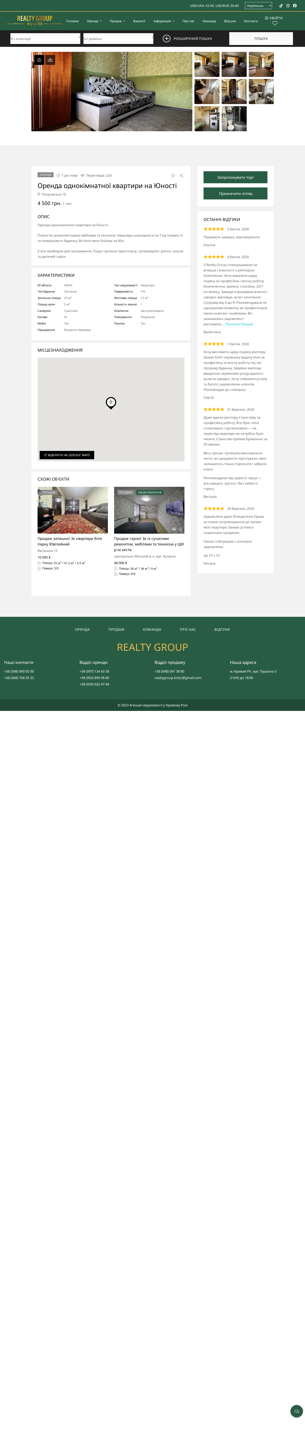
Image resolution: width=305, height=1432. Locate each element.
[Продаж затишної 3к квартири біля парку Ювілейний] (73, 510)
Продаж (116, 629)
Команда (152, 629)
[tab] (39, 60)
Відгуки (222, 629)
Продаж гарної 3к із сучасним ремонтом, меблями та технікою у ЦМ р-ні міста (149, 544)
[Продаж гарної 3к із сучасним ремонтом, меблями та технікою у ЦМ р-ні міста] (149, 510)
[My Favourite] (274, 24)
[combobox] (45, 38)
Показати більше (239, 324)
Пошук (261, 38)
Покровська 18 (53, 194)
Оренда (82, 629)
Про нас (188, 629)
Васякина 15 (47, 550)
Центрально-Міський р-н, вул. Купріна (145, 556)
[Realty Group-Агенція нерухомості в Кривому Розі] (34, 21)
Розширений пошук (193, 38)
